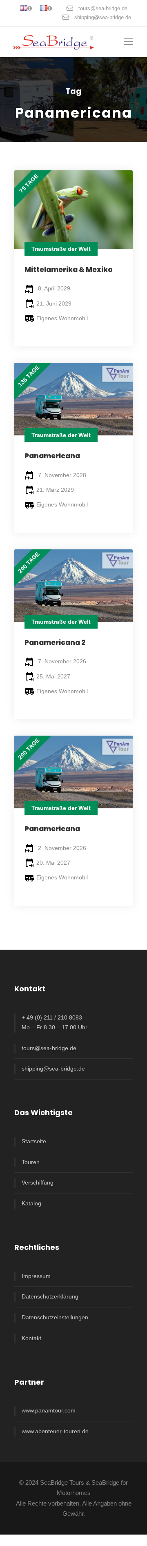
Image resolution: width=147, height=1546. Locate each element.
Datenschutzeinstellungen (55, 1317)
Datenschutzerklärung (50, 1296)
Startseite (34, 1141)
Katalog (31, 1203)
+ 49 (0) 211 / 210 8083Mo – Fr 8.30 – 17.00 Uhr (54, 1022)
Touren (31, 1162)
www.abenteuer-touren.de (55, 1431)
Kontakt (31, 1338)
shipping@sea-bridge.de (102, 17)
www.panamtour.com (49, 1410)
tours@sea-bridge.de (102, 8)
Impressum (36, 1276)
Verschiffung (37, 1182)
